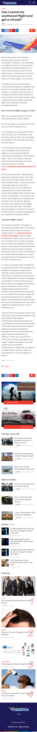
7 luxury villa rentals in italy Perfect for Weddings (24, 514)
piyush (18, 517)
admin (10, 24)
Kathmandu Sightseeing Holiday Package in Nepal (24, 455)
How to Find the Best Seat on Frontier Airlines (24, 485)
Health (4, 629)
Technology (5, 661)
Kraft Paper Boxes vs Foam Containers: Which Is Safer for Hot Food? (21, 563)
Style (3, 598)
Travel (4, 8)
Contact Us (12, 727)
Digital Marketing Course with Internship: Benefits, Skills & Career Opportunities (21, 541)
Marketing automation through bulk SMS (17, 664)
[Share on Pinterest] (13, 30)
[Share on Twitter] (6, 30)
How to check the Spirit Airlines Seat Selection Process (23, 499)
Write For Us (24, 727)
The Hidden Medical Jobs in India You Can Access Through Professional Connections (22, 531)
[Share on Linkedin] (17, 30)
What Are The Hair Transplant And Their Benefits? (17, 633)
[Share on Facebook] (3, 30)
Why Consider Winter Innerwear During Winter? (16, 602)
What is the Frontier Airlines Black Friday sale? (24, 468)
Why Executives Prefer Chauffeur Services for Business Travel (23, 440)
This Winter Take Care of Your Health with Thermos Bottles (18, 694)
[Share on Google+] (10, 30)
